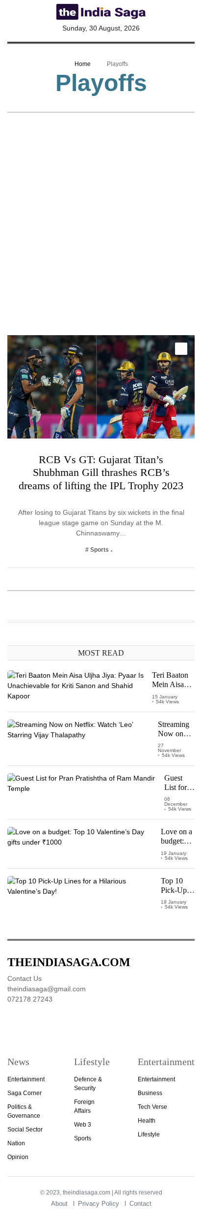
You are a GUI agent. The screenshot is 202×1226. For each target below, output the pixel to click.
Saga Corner (24, 1093)
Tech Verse (152, 1106)
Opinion (17, 1157)
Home (83, 64)
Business (150, 1093)
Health (146, 1120)
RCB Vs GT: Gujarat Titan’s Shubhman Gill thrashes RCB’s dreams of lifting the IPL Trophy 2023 (101, 472)
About (59, 1203)
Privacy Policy (98, 1203)
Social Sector (25, 1129)
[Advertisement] (101, 228)
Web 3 (82, 1124)
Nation (16, 1143)
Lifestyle (149, 1134)
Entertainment (26, 1079)
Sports (82, 1138)
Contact (140, 1203)
